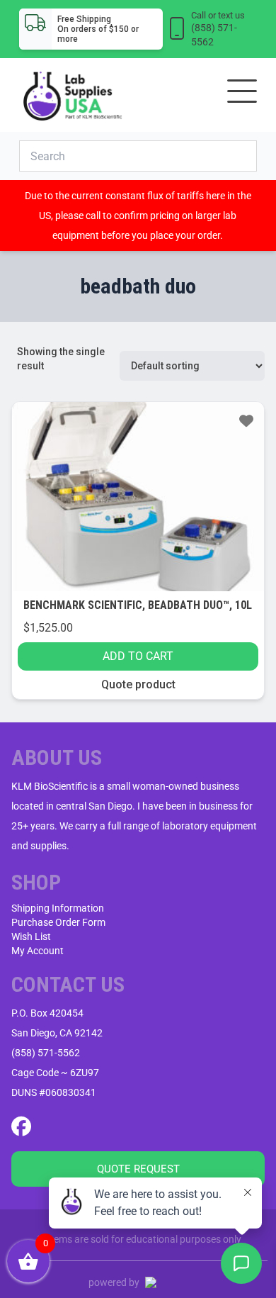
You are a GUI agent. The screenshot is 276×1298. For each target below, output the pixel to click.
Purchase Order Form (58, 922)
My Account (37, 950)
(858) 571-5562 (45, 1052)
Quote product (138, 684)
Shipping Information (57, 908)
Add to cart (138, 656)
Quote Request (138, 1169)
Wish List (31, 936)
